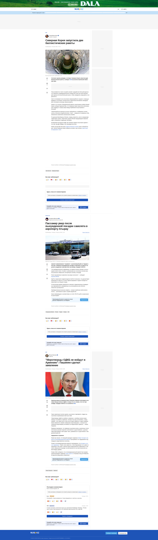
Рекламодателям (122, 533)
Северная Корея (55, 170)
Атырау (65, 311)
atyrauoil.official (55, 276)
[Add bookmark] (47, 93)
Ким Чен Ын (48, 170)
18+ (68, 311)
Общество (47, 215)
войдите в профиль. (82, 195)
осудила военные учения (72, 126)
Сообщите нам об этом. (70, 164)
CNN (71, 79)
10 (66, 320)
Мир (46, 32)
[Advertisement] (79, 21)
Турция (60, 311)
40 (71, 479)
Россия (56, 311)
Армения (55, 470)
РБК (75, 403)
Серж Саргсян (69, 453)
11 (57, 479)
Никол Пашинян (49, 470)
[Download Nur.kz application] (79, 3)
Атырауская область (50, 311)
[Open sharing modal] (47, 88)
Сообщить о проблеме (111, 533)
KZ (118, 9)
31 (48, 479)
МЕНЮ (34, 9)
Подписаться (84, 299)
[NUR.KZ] (79, 9)
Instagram (84, 207)
